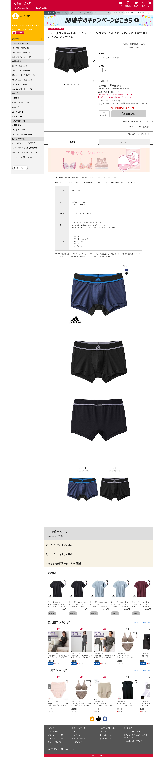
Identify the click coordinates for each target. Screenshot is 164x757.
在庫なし (51, 613)
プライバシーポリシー (20, 130)
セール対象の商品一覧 (20, 48)
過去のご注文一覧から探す (22, 80)
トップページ (49, 13)
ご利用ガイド (17, 98)
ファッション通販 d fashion (22, 157)
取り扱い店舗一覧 (54, 742)
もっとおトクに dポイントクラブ (24, 152)
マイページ (76, 735)
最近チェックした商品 (56, 735)
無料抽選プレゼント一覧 (21, 57)
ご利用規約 (16, 125)
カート (74, 731)
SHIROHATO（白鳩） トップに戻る (136, 121)
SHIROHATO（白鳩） (56, 536)
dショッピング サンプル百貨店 (23, 143)
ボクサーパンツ (118, 13)
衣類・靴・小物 (62, 13)
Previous (49, 638)
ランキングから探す (19, 84)
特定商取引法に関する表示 (22, 134)
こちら (73, 749)
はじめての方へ (18, 116)
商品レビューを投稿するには (139, 134)
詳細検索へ (16, 39)
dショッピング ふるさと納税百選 (24, 148)
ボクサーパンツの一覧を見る (139, 127)
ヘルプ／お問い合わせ (20, 102)
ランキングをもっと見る (140, 622)
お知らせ (15, 107)
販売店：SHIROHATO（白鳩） (134, 44)
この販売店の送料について (136, 47)
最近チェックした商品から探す (24, 75)
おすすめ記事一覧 (78, 728)
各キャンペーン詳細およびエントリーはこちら (115, 97)
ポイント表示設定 (78, 739)
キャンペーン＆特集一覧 (21, 52)
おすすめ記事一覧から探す (22, 89)
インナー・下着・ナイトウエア (81, 13)
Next (148, 638)
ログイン (20, 168)
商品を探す (52, 728)
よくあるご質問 (18, 112)
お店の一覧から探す (19, 66)
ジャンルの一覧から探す (21, 70)
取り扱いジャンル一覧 (56, 739)
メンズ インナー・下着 (101, 13)
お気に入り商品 (53, 731)
